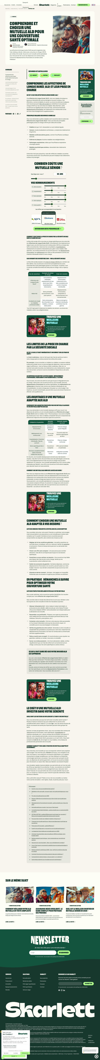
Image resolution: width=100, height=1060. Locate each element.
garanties (66, 544)
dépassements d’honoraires (35, 109)
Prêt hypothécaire (27, 987)
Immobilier (19, 5)
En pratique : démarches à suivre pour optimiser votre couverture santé (12, 100)
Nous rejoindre (44, 978)
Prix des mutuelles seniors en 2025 (40, 796)
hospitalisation (59, 732)
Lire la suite (10, 922)
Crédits (13, 5)
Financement (9, 981)
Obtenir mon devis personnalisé (47, 229)
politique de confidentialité (85, 113)
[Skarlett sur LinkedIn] (64, 990)
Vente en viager (27, 990)
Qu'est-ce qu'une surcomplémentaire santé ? (43, 789)
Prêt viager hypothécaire (29, 984)
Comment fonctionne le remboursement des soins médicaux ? (47, 854)
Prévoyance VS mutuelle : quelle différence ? (43, 826)
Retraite (8, 990)
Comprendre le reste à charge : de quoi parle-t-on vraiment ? (47, 857)
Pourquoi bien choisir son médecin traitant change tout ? (46, 818)
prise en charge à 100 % (52, 262)
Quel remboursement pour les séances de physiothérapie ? (46, 859)
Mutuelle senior (27, 978)
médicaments (41, 252)
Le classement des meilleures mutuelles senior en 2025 (45, 831)
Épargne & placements (11, 987)
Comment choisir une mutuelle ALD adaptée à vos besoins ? (11, 94)
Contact (73, 5)
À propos (42, 984)
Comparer (51, 335)
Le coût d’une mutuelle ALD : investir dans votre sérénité (11, 106)
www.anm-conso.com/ (32, 1053)
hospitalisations (60, 247)
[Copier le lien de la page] (20, 114)
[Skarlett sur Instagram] (61, 990)
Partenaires (66, 5)
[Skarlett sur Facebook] (59, 990)
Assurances (7, 5)
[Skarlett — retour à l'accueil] (44, 5)
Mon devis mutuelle (83, 5)
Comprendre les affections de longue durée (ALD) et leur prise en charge (11, 77)
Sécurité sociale (44, 104)
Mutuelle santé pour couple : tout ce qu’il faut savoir (45, 807)
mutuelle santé (35, 54)
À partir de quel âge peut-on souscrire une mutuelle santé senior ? (48, 828)
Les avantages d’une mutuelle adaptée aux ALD (12, 89)
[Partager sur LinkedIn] (18, 114)
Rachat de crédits (27, 981)
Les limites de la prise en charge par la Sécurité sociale (11, 83)
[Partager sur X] (15, 114)
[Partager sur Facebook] (13, 114)
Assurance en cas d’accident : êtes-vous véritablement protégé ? (48, 842)
